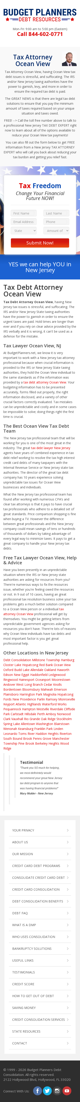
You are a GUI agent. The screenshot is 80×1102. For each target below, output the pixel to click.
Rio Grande (32, 719)
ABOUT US (20, 842)
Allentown (28, 724)
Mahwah (47, 689)
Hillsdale (30, 714)
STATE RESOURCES (26, 1031)
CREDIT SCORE (23, 984)
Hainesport (26, 679)
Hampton (29, 709)
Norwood (64, 714)
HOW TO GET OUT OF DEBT (33, 996)
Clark (6, 719)
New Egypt (21, 675)
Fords (7, 699)
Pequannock (12, 709)
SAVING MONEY (24, 1008)
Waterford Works (54, 704)
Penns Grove (42, 738)
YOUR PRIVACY (23, 830)
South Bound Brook (17, 738)
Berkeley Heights (47, 743)
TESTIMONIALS (23, 972)
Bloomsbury (31, 689)
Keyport (9, 704)
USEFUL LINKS (23, 960)
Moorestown (61, 679)
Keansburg (25, 729)
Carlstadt (17, 714)
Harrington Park (31, 694)
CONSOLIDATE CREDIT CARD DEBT (38, 877)
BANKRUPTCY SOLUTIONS (32, 948)
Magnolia (49, 694)
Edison (8, 675)
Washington (44, 724)
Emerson (60, 689)
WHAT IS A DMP (24, 925)
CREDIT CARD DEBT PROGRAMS (36, 866)
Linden (58, 729)
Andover (9, 684)
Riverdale (56, 709)
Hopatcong (65, 694)
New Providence (24, 699)
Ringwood (10, 679)
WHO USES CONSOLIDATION (33, 937)
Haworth (63, 670)
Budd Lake (22, 670)
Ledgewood (57, 675)
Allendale (36, 670)
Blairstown (61, 724)
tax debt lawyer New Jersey (50, 448)
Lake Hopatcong (26, 665)
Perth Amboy (46, 714)
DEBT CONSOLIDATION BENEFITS (37, 901)
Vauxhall (17, 719)
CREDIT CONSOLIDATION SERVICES (38, 1019)
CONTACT (19, 1043)
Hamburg (67, 660)
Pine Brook (26, 743)
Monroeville (66, 699)
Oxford (8, 670)
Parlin (41, 699)
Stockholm (64, 719)
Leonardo (10, 733)
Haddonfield (39, 675)
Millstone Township (46, 660)
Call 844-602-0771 (40, 33)
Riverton (66, 733)
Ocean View (62, 665)
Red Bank (46, 665)
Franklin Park (43, 729)
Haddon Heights (47, 733)
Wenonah (10, 729)
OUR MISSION (22, 854)
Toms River (26, 733)
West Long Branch (29, 684)
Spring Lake (11, 724)
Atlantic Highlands (28, 704)
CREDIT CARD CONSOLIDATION (36, 889)
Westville (42, 709)
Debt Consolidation (17, 660)
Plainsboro (11, 694)
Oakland (50, 670)
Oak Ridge (48, 719)
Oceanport (43, 679)
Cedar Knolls (53, 684)
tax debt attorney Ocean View (45, 382)
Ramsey (51, 699)
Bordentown (12, 689)
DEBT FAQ (20, 913)
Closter (8, 665)
